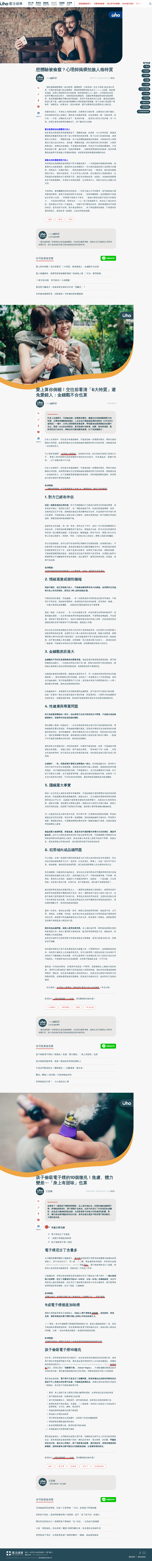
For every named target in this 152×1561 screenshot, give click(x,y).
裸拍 (60, 219)
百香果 (146, 75)
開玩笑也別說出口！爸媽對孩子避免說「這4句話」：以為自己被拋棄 (67, 1521)
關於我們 (132, 1557)
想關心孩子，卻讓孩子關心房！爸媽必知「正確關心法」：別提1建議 (74, 1296)
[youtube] (144, 1553)
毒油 (147, 66)
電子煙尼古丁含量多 (60, 1234)
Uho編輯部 (51, 78)
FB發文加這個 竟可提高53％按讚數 (53, 280)
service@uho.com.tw (40, 1555)
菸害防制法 (99, 1466)
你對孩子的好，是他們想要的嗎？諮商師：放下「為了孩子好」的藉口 (68, 1514)
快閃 (71, 219)
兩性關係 (66, 1007)
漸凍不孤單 (125, 3)
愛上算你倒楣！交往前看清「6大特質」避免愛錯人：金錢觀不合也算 (67, 266)
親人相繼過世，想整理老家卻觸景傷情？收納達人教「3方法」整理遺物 (68, 273)
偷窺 (50, 219)
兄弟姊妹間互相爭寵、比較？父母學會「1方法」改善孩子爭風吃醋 (66, 1507)
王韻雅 (49, 1191)
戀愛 (78, 1007)
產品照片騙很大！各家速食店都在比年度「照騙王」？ (60, 287)
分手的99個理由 (68, 453)
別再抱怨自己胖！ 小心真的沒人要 (52, 1081)
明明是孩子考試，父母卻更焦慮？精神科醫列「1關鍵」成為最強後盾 (67, 1535)
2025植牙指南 (112, 3)
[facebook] (140, 1553)
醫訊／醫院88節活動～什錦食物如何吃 (54, 1074)
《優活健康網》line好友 (63, 998)
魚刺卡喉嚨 (145, 89)
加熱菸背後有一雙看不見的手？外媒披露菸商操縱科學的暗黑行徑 (73, 1341)
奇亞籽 (146, 71)
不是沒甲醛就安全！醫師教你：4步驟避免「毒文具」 (60, 1068)
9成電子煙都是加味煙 (61, 1238)
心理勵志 (52, 1007)
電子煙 (77, 1258)
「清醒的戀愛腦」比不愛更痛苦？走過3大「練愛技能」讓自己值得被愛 (76, 488)
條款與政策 (142, 1557)
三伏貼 (146, 84)
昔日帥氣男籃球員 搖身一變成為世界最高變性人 (58, 1061)
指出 (86, 1264)
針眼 (147, 80)
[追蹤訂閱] (38, 113)
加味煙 (95, 1313)
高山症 (146, 98)
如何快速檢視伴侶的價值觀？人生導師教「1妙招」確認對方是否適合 (74, 570)
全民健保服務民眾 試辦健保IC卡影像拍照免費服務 (59, 293)
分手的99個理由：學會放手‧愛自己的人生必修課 (78, 987)
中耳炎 (146, 93)
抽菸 (50, 1466)
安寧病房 (146, 107)
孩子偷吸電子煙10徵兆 (61, 1242)
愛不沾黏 (136, 3)
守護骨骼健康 (84, 3)
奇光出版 (90, 1007)
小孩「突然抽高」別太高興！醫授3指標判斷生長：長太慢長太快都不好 (68, 1528)
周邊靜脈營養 (144, 111)
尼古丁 (85, 1466)
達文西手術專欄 (98, 3)
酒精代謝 (146, 102)
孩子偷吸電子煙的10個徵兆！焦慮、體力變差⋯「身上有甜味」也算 (67, 1054)
